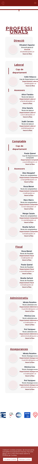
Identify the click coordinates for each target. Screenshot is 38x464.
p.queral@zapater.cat (30, 162)
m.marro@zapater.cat (28, 207)
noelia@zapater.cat (28, 234)
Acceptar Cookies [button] (10, 459)
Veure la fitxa (27, 54)
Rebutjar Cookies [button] (25, 459)
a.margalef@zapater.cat (29, 180)
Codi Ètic (19, 440)
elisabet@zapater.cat (27, 52)
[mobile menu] (35, 3)
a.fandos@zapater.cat (27, 101)
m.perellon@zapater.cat (30, 309)
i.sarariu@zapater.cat (27, 115)
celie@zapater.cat (30, 83)
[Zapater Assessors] (3, 3)
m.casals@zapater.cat (28, 220)
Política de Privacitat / (12, 438)
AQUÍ (5, 453)
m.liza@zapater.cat (29, 322)
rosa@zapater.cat (29, 193)
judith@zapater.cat (27, 128)
